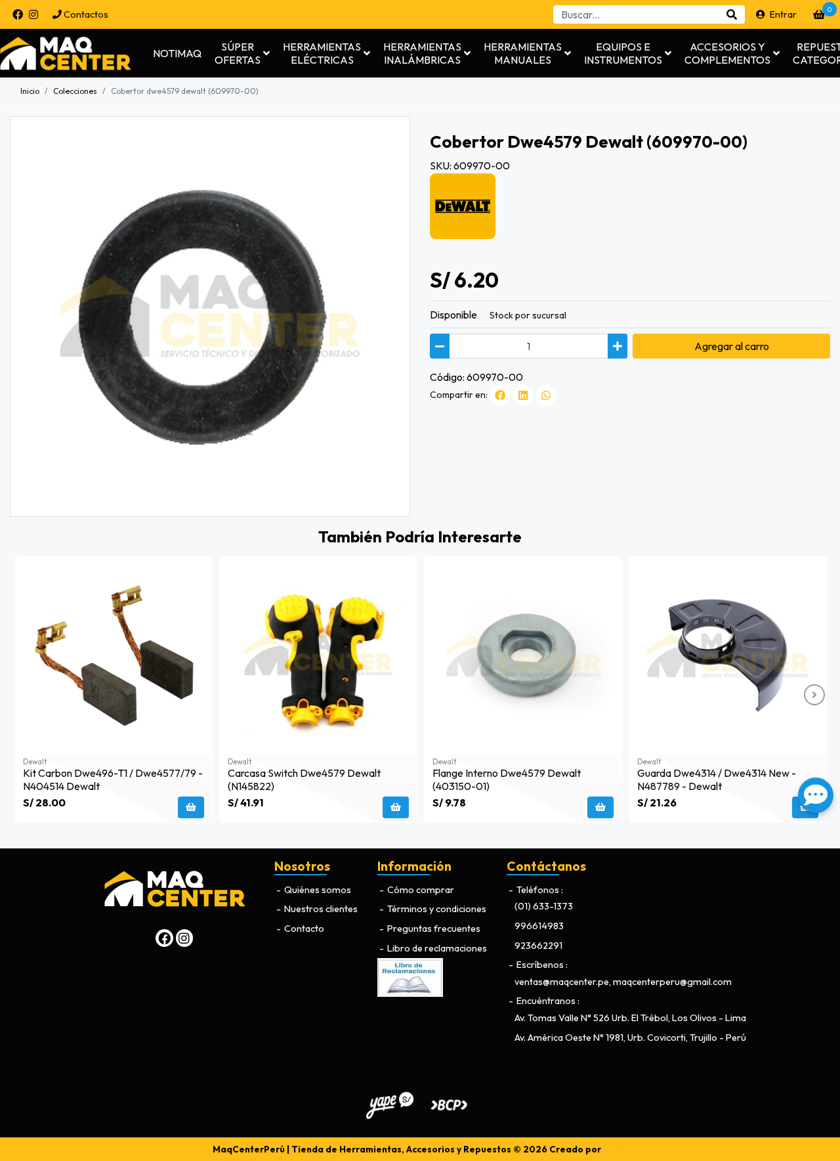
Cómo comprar (419, 890)
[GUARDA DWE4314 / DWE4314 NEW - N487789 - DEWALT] (727, 655)
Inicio (29, 91)
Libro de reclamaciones (436, 948)
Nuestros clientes (320, 909)
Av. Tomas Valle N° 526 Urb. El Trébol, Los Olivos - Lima (630, 1018)
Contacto (303, 928)
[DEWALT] (462, 204)
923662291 (538, 946)
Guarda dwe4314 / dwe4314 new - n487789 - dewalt (716, 779)
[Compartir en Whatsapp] (546, 395)
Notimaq (177, 53)
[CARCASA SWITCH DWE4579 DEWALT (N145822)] (318, 655)
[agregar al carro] (191, 807)
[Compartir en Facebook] (500, 395)
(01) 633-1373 (543, 906)
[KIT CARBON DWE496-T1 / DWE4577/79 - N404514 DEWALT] (113, 655)
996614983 (539, 926)
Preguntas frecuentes (432, 928)
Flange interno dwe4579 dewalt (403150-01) (506, 779)
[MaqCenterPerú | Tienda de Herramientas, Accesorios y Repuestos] (75, 53)
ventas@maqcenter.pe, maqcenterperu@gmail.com (623, 982)
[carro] (819, 14)
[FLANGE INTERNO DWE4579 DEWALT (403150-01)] (523, 655)
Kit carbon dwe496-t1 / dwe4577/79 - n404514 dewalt (113, 779)
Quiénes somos (316, 890)
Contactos (85, 14)
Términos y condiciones (435, 909)
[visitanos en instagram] (33, 14)
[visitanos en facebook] (18, 14)
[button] (242, 53)
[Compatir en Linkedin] (523, 395)
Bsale (615, 1149)
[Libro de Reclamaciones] (410, 976)
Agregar (731, 346)
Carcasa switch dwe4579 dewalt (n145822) (304, 779)
